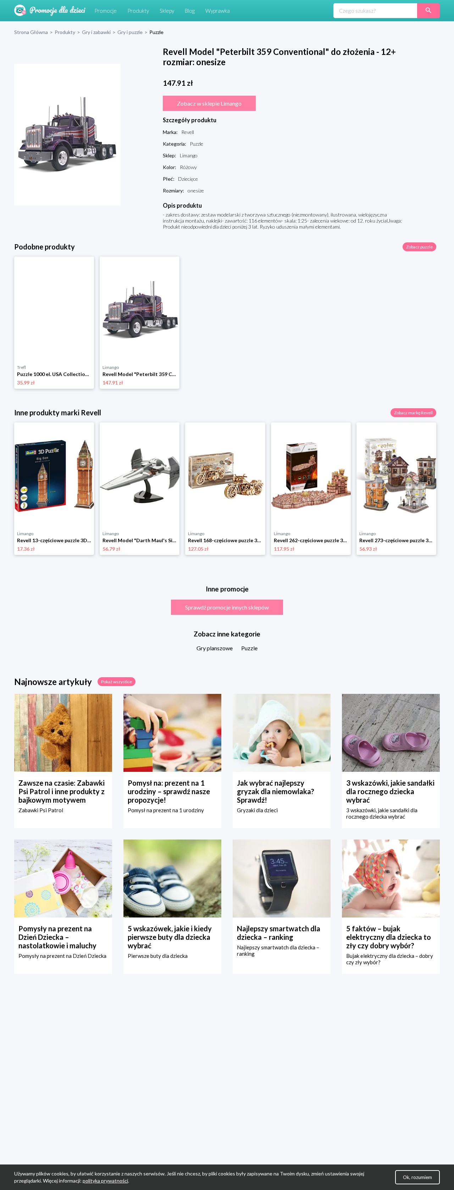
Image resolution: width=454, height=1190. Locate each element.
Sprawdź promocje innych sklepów (227, 607)
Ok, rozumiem (417, 1177)
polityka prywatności (105, 1181)
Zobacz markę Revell (413, 412)
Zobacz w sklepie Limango (209, 103)
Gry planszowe (214, 648)
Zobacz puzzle (419, 246)
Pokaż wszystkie (116, 681)
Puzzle (249, 648)
